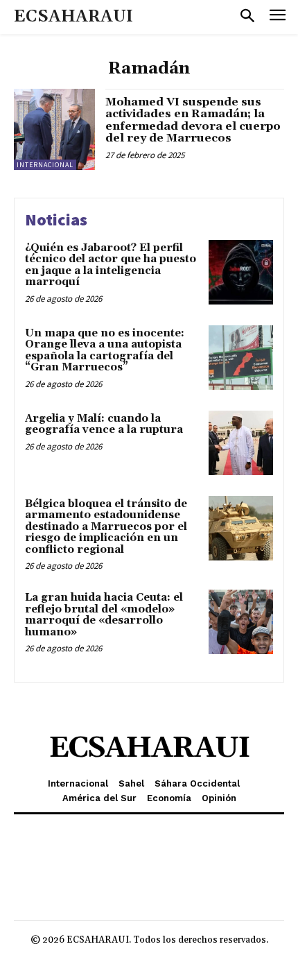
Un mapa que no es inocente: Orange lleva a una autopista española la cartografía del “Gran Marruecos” (104, 351)
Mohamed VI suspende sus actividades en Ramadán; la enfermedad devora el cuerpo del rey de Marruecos (193, 120)
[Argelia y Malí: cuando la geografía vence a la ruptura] (241, 443)
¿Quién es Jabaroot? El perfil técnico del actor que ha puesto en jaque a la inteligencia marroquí (110, 265)
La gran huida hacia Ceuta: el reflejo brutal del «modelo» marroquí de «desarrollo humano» (104, 615)
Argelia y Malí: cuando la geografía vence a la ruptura (104, 424)
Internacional (45, 164)
